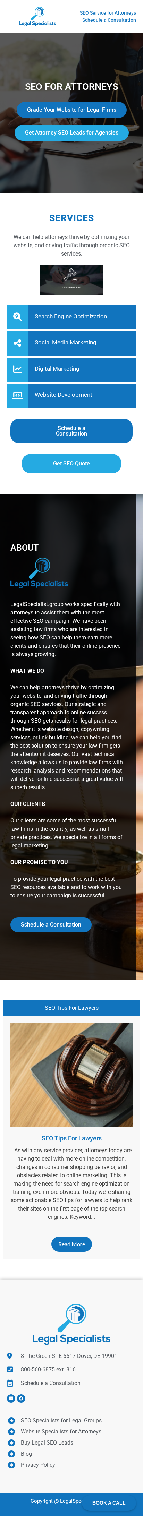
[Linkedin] (11, 1398)
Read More (71, 1244)
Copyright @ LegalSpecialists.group (72, 1501)
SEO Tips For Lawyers (72, 1008)
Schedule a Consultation (51, 924)
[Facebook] (21, 1398)
